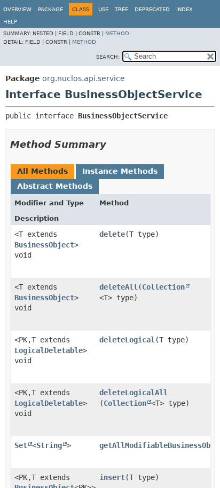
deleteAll (118, 287)
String (49, 445)
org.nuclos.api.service (83, 78)
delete (112, 234)
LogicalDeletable (48, 350)
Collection (163, 287)
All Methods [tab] (42, 171)
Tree (121, 9)
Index (184, 9)
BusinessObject (44, 245)
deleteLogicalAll (133, 392)
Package (50, 9)
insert (112, 477)
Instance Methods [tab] (120, 171)
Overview (17, 9)
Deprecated (152, 9)
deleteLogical (127, 339)
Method (117, 33)
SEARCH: (108, 57)
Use (103, 9)
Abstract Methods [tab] (54, 186)
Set (20, 445)
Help (10, 22)
